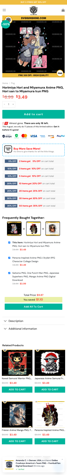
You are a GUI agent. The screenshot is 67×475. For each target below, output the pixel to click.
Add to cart (33, 114)
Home (5, 83)
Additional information (23, 328)
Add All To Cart (33, 306)
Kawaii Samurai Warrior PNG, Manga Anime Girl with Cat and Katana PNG (17, 378)
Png (13, 83)
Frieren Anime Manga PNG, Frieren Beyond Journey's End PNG (17, 430)
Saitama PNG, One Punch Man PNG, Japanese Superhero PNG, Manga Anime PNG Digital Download (35, 276)
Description (16, 321)
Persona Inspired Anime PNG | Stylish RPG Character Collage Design (33, 259)
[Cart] (63, 10)
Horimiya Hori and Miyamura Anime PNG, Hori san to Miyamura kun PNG (36, 244)
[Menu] (4, 10)
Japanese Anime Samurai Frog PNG (50, 378)
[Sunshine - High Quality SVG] (33, 10)
